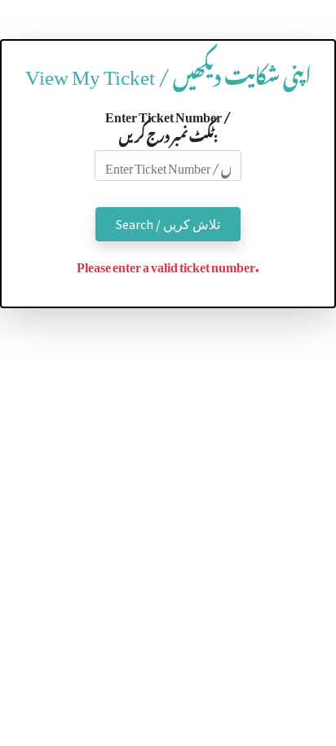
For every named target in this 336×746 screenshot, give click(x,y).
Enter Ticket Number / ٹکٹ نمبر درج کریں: (168, 123)
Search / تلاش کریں (168, 224)
